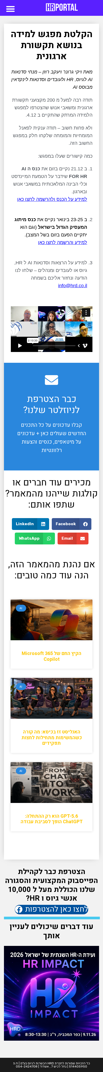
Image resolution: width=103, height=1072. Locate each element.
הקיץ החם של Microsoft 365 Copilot (51, 656)
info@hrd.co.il (72, 285)
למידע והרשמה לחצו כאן (62, 242)
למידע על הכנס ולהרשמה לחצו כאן (52, 199)
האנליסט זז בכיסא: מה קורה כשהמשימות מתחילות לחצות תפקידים (51, 737)
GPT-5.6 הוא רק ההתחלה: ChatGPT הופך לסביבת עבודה (52, 819)
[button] (10, 9)
